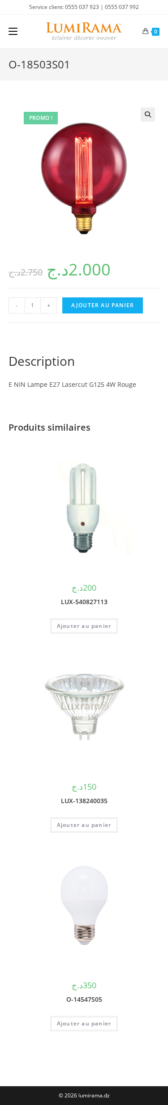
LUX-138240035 (84, 800)
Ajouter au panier (102, 305)
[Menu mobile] (13, 31)
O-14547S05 (84, 999)
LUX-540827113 (84, 601)
